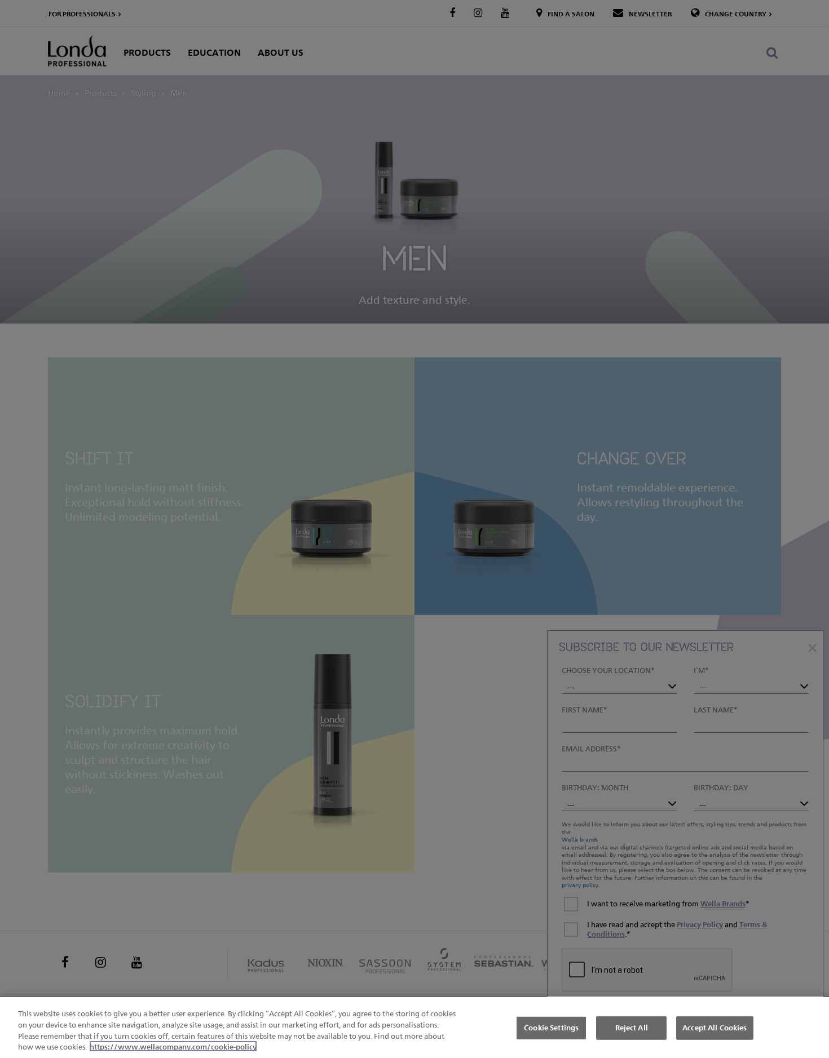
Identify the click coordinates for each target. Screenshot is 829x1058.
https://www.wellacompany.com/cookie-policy (173, 1046)
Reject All (631, 1027)
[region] (414, 1027)
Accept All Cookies (714, 1027)
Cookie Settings (551, 1027)
